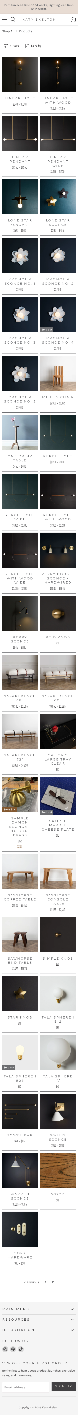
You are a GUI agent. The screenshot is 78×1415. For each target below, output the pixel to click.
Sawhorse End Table (20, 961)
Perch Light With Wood (58, 517)
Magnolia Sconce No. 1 (20, 281)
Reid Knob (58, 637)
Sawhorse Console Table (58, 899)
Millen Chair (58, 397)
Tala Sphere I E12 (58, 1020)
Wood (58, 1194)
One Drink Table (20, 458)
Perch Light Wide (20, 517)
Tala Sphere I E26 (20, 1078)
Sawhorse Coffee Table (20, 897)
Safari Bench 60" (58, 698)
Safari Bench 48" (20, 698)
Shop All (8, 31)
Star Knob (20, 1018)
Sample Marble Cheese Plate (58, 825)
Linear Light (20, 98)
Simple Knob (58, 959)
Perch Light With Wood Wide (20, 578)
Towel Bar (20, 1135)
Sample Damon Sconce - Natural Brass (20, 826)
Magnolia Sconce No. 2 (58, 281)
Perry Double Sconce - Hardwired (58, 578)
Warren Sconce (20, 1196)
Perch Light (58, 456)
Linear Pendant (20, 159)
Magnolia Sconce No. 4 (58, 340)
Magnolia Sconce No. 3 (20, 340)
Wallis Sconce (58, 1137)
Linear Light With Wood (58, 100)
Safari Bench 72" (20, 757)
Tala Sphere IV (58, 1078)
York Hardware (20, 1255)
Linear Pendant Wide (58, 161)
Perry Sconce (20, 639)
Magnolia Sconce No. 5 (20, 399)
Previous (32, 1282)
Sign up (64, 1386)
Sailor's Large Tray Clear (58, 759)
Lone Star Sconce (58, 222)
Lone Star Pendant (20, 222)
